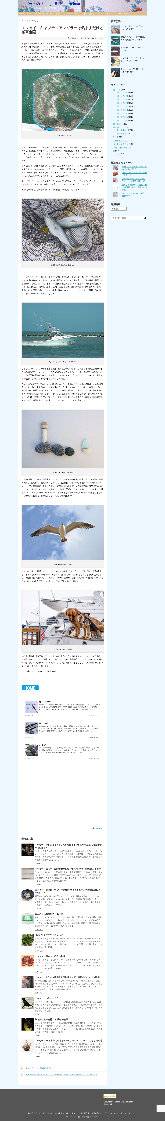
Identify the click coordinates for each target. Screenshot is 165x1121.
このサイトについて (123, 14)
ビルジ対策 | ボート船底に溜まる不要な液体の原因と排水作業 (134, 187)
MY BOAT (43, 745)
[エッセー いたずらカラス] (28, 1003)
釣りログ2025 (123, 96)
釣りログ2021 (123, 110)
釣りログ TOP (45, 702)
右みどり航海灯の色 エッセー (50, 914)
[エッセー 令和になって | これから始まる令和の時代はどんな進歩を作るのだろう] (28, 850)
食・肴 (49, 14)
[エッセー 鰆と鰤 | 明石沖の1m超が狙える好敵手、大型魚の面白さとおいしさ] (28, 895)
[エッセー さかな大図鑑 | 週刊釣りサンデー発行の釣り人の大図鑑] (28, 982)
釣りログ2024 (123, 99)
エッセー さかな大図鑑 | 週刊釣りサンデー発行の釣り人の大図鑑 (67, 977)
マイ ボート (58, 14)
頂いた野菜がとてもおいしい (49, 935)
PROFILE (78, 14)
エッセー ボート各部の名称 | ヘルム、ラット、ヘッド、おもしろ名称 (68, 1040)
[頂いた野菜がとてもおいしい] (28, 940)
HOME (21, 14)
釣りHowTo (44, 723)
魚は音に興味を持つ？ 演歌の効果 (51, 1019)
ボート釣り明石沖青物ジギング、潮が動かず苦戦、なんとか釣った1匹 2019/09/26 (61, 1075)
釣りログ (30, 14)
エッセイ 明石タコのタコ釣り (50, 956)
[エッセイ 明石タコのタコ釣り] (28, 961)
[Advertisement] (63, 796)
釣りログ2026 (123, 92)
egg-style (98, 828)
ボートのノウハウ (120, 141)
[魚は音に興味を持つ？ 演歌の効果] (28, 1024)
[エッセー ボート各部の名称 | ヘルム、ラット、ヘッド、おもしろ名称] (28, 1045)
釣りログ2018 (123, 120)
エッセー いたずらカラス (48, 998)
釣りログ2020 (123, 113)
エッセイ (68, 14)
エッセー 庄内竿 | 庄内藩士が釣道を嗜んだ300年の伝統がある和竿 (68, 869)
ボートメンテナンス (121, 144)
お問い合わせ (89, 14)
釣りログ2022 (123, 106)
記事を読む (39, 863)
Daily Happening (120, 147)
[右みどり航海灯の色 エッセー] (28, 919)
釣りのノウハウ (119, 127)
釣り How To (118, 124)
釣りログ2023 (123, 103)
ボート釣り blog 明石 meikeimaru (52, 4)
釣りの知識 (40, 14)
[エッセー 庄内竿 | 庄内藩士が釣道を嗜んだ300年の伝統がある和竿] (28, 874)
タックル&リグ (123, 130)
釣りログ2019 (123, 117)
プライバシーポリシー (105, 14)
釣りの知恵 (121, 133)
